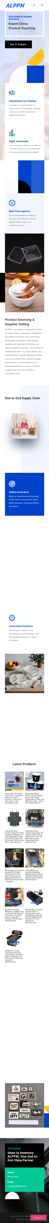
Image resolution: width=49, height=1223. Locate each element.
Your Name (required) (14, 1001)
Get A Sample (18, 44)
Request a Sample (18, 1074)
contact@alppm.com (17, 1186)
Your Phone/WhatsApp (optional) (18, 1024)
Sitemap (28, 1216)
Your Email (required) (14, 1012)
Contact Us (38, 1218)
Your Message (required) (15, 1035)
